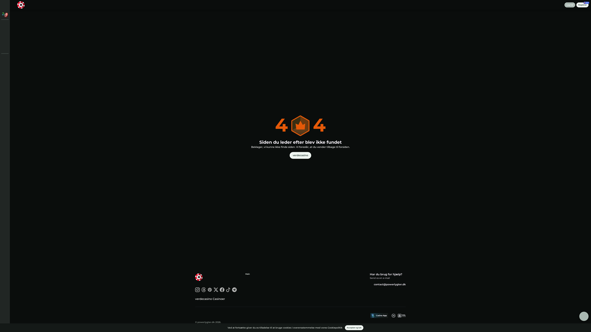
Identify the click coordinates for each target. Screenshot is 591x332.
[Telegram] (234, 291)
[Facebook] (222, 291)
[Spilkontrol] (5, 48)
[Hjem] (21, 5)
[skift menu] (5, 5)
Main (247, 274)
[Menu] (14, 5)
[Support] (5, 58)
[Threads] (203, 291)
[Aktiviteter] (5, 14)
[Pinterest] (209, 291)
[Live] (5, 32)
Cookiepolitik (335, 327)
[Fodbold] (5, 40)
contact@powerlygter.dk (390, 284)
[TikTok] (228, 291)
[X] (216, 291)
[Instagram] (197, 291)
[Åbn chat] (584, 316)
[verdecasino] (5, 24)
